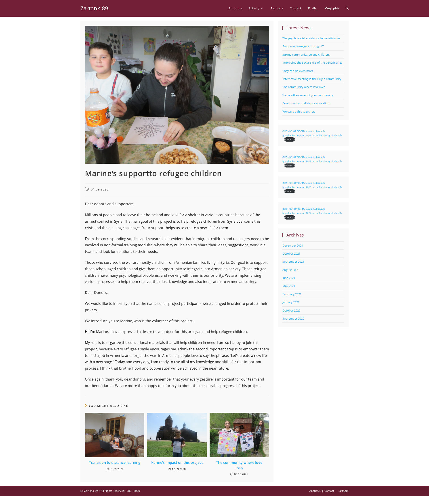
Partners (343, 491)
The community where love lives (239, 465)
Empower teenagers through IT (303, 46)
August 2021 (290, 270)
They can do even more (297, 71)
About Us (315, 491)
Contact (329, 491)
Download (289, 139)
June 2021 (288, 278)
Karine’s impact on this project (177, 462)
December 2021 (292, 245)
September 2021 (293, 262)
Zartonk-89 (94, 8)
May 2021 (288, 286)
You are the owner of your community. (308, 95)
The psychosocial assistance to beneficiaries (311, 38)
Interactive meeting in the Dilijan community (311, 79)
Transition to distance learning (114, 462)
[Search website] (347, 8)
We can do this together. (298, 111)
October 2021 (291, 253)
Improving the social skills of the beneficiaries (312, 63)
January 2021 (290, 302)
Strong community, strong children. (306, 54)
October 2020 (291, 310)
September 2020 (293, 318)
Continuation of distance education (305, 103)
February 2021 (291, 294)
